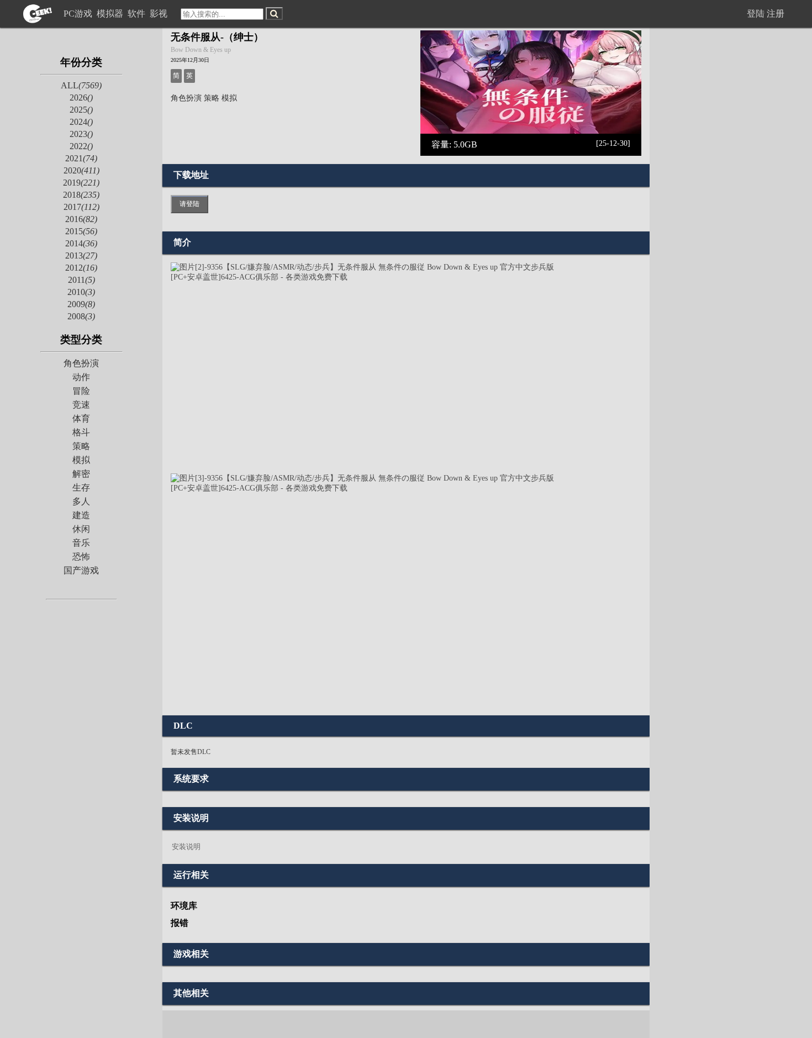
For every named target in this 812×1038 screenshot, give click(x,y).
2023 (81, 134)
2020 (81, 170)
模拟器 (111, 13)
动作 (81, 377)
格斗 (81, 432)
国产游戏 (81, 570)
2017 (81, 207)
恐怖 (81, 556)
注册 (775, 13)
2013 (81, 255)
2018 (81, 194)
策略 (81, 446)
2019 (81, 182)
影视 (160, 13)
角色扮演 (81, 363)
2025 (81, 109)
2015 (81, 231)
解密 (81, 473)
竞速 (81, 404)
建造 (81, 515)
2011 (81, 279)
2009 (81, 304)
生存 (81, 487)
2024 (81, 122)
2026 (81, 97)
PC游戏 (79, 13)
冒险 (81, 391)
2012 (81, 267)
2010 (81, 292)
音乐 (81, 542)
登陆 (755, 13)
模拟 (81, 460)
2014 (81, 243)
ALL (81, 85)
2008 (81, 316)
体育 (81, 418)
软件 (137, 13)
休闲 (81, 529)
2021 (81, 158)
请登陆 (189, 204)
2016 (81, 219)
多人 (81, 501)
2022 (81, 146)
